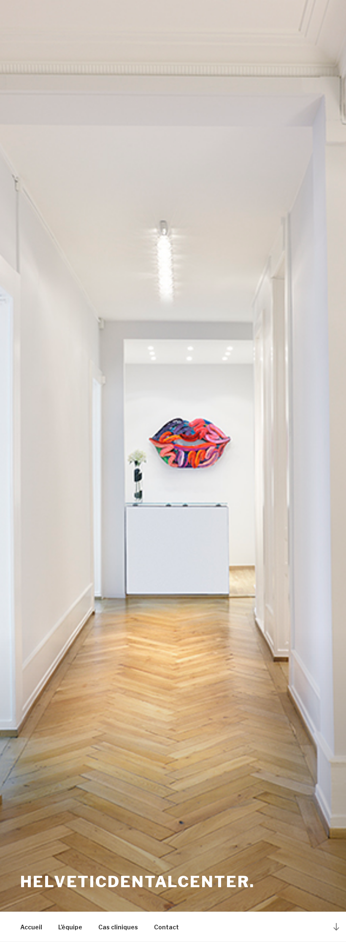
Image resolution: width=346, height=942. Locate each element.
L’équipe (70, 927)
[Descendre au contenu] (336, 926)
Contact (166, 927)
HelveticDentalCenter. (137, 881)
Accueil (31, 927)
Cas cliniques (118, 927)
